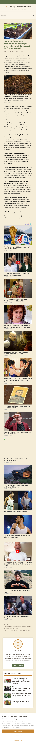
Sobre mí (7, 1)
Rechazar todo (18, 740)
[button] (33, 15)
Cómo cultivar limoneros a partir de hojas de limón (18, 630)
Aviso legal (18, 3)
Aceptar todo (18, 731)
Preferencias (18, 735)
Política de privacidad (25, 1)
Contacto (14, 1)
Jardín (7, 624)
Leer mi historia (18, 665)
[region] (18, 728)
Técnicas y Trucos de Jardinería (19, 6)
